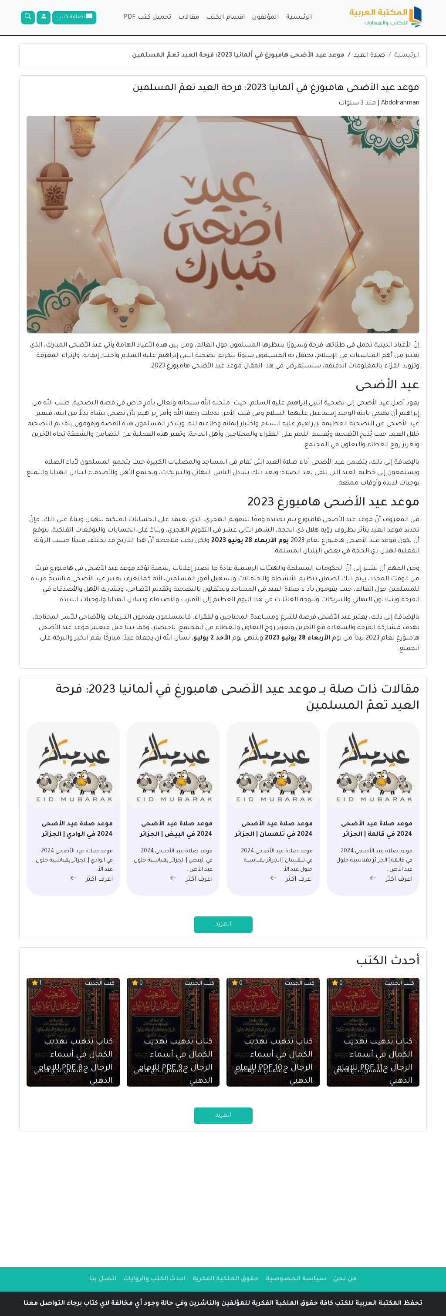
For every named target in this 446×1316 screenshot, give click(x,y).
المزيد (223, 924)
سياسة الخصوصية (296, 1279)
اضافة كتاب (71, 17)
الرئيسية (299, 17)
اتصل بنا (102, 1279)
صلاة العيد (369, 55)
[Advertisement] (223, 1199)
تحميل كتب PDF (147, 17)
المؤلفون (265, 17)
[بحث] (28, 17)
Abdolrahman (400, 103)
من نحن (345, 1279)
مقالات (188, 17)
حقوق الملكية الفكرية (226, 1279)
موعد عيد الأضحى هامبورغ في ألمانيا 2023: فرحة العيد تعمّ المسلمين (238, 55)
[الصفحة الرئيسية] (386, 17)
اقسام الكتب (225, 17)
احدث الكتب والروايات (154, 1279)
